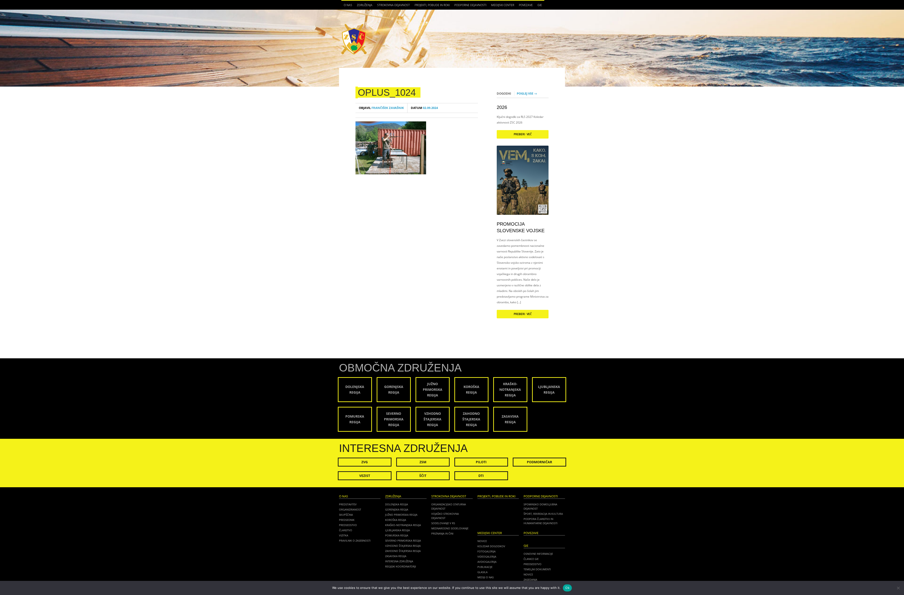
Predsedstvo (348, 525)
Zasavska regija (395, 556)
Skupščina (346, 514)
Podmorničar (539, 462)
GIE (538, 6)
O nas (346, 6)
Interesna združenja (399, 561)
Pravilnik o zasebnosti (355, 540)
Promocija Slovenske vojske (521, 227)
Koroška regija (395, 520)
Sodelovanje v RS (443, 523)
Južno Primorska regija (401, 514)
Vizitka (343, 535)
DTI (481, 475)
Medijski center (501, 6)
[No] (898, 588)
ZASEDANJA (530, 579)
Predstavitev (348, 504)
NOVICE (528, 574)
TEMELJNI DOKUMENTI (537, 569)
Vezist (364, 475)
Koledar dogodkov (491, 546)
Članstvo (345, 530)
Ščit (422, 475)
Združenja (363, 6)
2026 (502, 107)
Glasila (482, 572)
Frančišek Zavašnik (381, 108)
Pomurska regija (396, 535)
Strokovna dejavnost (392, 6)
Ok (567, 588)
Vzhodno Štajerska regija (403, 545)
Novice (482, 541)
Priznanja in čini (442, 533)
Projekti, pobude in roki (432, 5)
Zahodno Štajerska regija (403, 551)
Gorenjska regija (396, 509)
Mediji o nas (485, 577)
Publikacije (484, 567)
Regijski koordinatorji (400, 566)
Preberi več (523, 134)
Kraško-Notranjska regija (403, 525)
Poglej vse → (527, 93)
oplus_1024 (387, 92)
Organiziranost (350, 509)
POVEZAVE (526, 5)
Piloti (481, 462)
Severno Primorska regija (403, 540)
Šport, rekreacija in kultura (543, 513)
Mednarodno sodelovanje (449, 528)
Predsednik (347, 520)
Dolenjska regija (396, 504)
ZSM (423, 462)
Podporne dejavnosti (469, 6)
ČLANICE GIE (531, 559)
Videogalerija (486, 556)
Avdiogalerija (486, 561)
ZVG (364, 462)
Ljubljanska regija (397, 530)
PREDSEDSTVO (532, 564)
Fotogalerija (486, 551)
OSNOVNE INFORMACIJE (538, 553)
